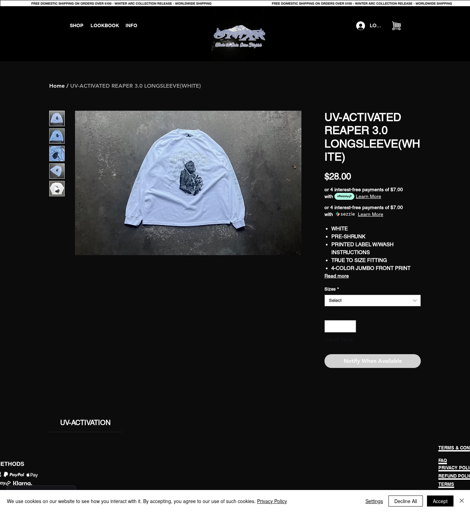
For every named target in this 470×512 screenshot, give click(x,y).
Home (57, 86)
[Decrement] (329, 326)
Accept (440, 501)
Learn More (368, 196)
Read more (336, 276)
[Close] (462, 500)
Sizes (331, 289)
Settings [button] (374, 501)
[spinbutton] (340, 326)
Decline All (405, 501)
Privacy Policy (272, 501)
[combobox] (372, 300)
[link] (85, 422)
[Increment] (351, 326)
